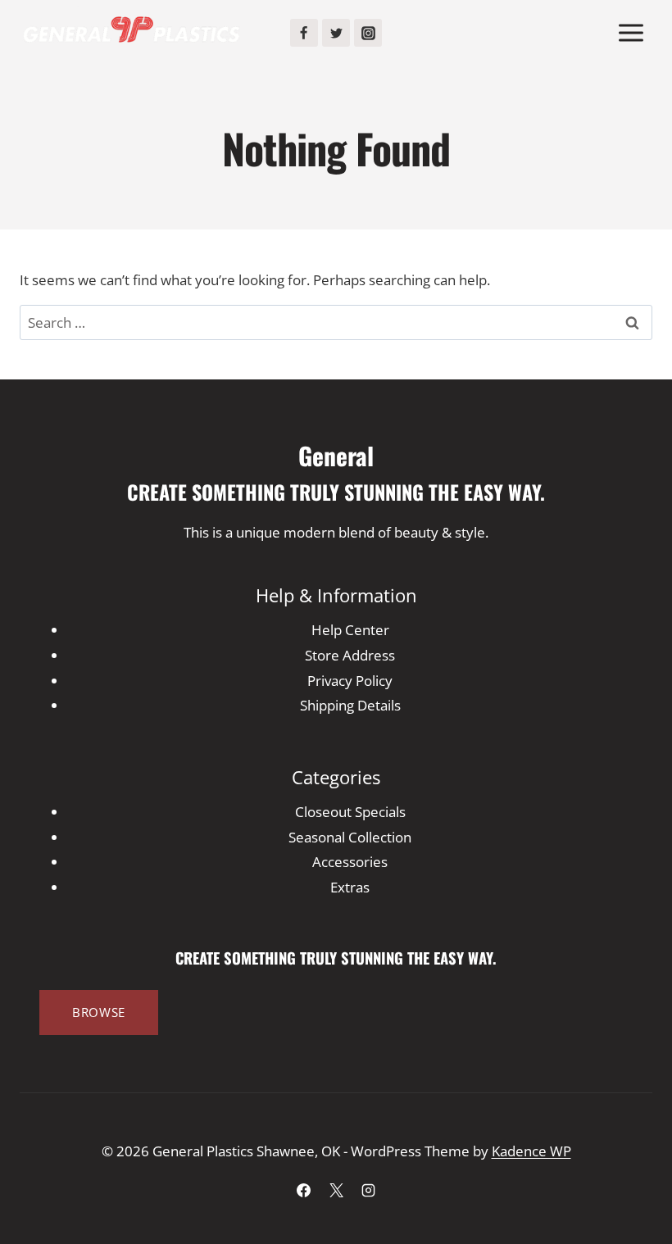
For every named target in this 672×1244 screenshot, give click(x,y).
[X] (336, 1190)
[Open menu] (630, 32)
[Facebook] (304, 33)
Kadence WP (531, 1151)
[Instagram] (368, 33)
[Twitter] (336, 33)
